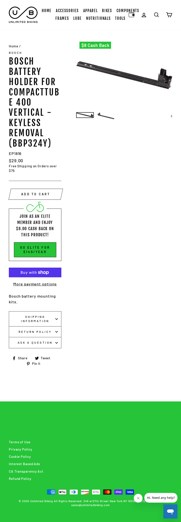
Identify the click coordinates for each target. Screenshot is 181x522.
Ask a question (35, 342)
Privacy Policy (20, 449)
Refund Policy (20, 479)
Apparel (90, 10)
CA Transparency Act (26, 471)
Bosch (15, 52)
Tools (120, 18)
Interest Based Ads (24, 464)
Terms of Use (19, 442)
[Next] (169, 116)
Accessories (67, 10)
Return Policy (35, 332)
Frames (62, 18)
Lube (77, 18)
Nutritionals (98, 18)
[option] (124, 75)
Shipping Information (35, 319)
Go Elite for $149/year (35, 250)
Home (46, 10)
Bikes (107, 10)
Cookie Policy (20, 457)
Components (128, 10)
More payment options (35, 284)
